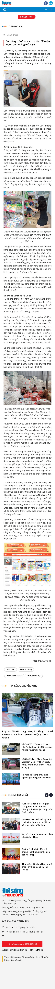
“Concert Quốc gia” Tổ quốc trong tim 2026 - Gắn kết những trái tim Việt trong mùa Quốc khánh (37, 807)
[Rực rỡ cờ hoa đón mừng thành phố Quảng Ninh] (11, 839)
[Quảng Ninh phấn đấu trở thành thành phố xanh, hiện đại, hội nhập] (11, 853)
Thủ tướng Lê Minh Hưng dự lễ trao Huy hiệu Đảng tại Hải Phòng (37, 867)
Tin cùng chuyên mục (23, 685)
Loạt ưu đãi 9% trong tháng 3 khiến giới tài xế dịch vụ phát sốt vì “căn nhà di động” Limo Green (27, 734)
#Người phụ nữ (34, 675)
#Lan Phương (26, 669)
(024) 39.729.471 (27, 927)
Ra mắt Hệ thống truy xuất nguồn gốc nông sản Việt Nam (36, 776)
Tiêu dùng (15, 26)
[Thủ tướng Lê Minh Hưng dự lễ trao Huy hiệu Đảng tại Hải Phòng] (11, 868)
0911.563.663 (12, 927)
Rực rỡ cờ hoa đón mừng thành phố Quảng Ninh (37, 835)
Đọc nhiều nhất (18, 795)
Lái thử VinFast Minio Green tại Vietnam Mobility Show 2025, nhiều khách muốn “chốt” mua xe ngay (37, 763)
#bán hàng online (14, 675)
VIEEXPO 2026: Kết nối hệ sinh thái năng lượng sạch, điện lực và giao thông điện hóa (37, 822)
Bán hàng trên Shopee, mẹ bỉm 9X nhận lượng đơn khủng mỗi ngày (28, 42)
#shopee (10, 669)
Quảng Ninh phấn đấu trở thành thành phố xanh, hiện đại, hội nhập (36, 852)
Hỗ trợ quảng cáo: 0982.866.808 (22, 944)
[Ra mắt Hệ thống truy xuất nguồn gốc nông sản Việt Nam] (11, 779)
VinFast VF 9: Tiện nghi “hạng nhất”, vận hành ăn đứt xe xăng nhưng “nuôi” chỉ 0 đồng (37, 747)
